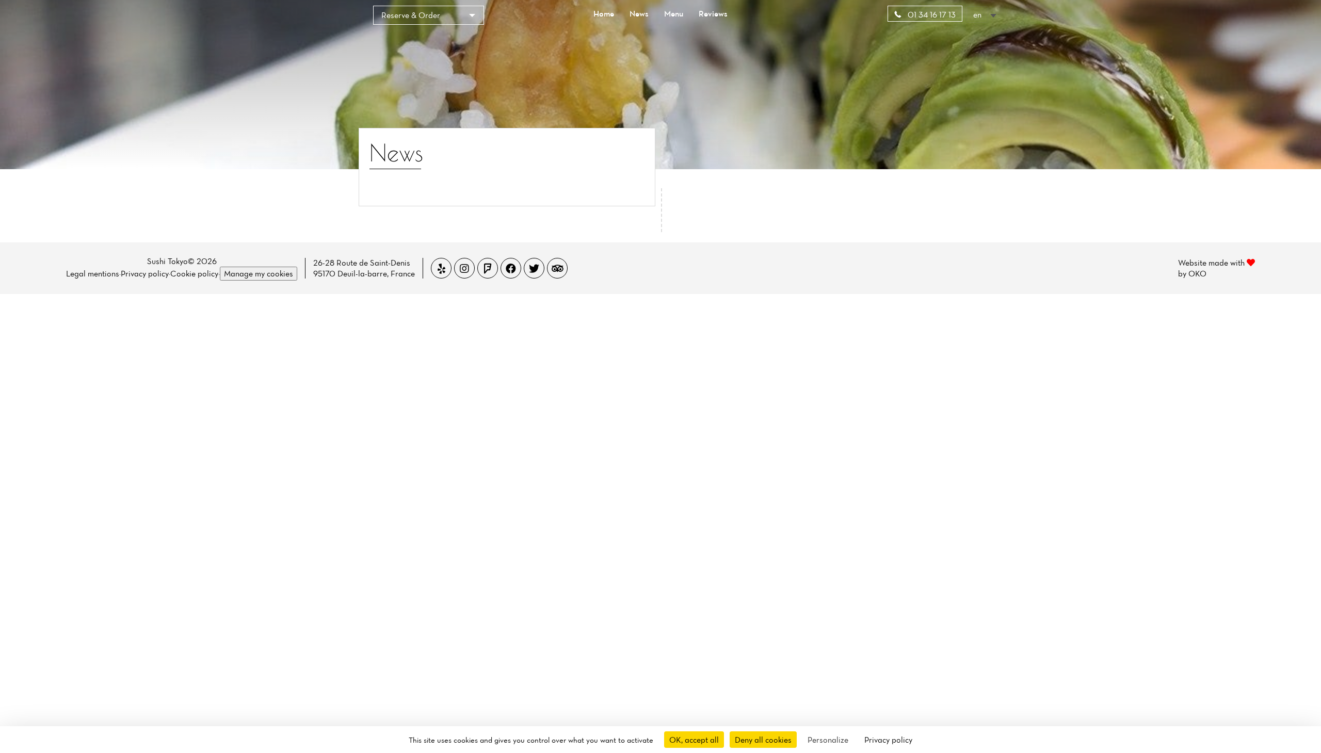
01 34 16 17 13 (931, 14)
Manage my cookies (258, 273)
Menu (673, 13)
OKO (1197, 273)
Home (603, 13)
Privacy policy (145, 273)
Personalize (828, 739)
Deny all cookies (763, 739)
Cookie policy (194, 273)
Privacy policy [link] (888, 739)
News (639, 13)
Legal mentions (92, 273)
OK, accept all (694, 739)
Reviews (713, 13)
